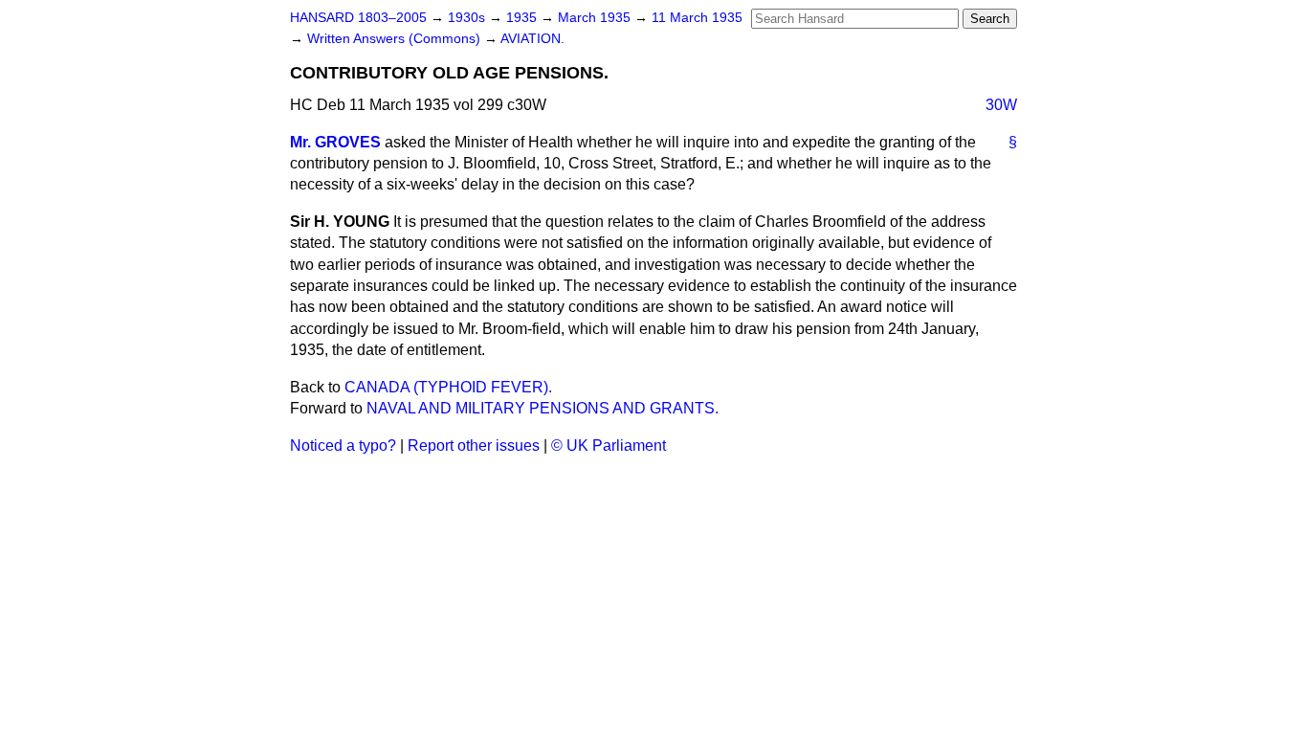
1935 (523, 18)
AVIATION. (532, 39)
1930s (468, 18)
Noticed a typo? (343, 445)
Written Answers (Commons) (395, 39)
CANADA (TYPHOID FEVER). (448, 387)
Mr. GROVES (335, 142)
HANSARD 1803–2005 (358, 18)
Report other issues (474, 445)
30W (1001, 105)
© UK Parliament (608, 445)
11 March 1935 (697, 18)
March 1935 (596, 18)
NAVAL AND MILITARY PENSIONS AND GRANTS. (542, 408)
